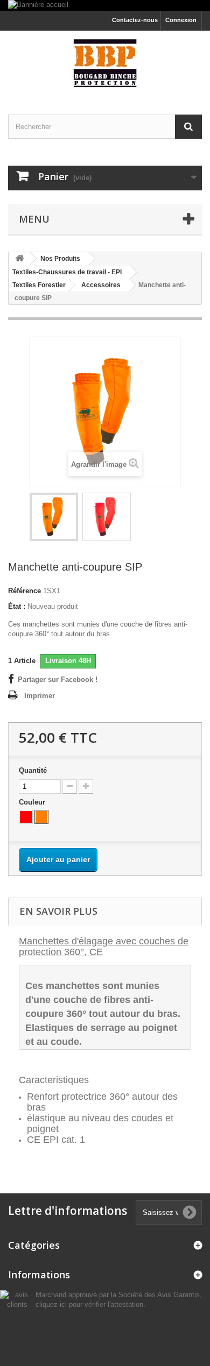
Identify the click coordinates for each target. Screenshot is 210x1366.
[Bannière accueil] (105, 5)
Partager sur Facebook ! (57, 679)
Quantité (33, 770)
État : (16, 606)
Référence (24, 591)
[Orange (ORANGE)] (41, 817)
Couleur (33, 802)
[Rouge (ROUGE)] (26, 817)
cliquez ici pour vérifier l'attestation (89, 1304)
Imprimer (39, 696)
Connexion (181, 20)
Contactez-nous (135, 20)
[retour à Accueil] (19, 259)
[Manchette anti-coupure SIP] (54, 516)
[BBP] (105, 63)
